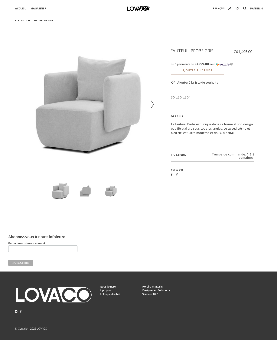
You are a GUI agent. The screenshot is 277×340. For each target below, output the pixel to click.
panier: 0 (256, 8)
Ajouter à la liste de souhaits (197, 82)
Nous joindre (108, 286)
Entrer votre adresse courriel (26, 243)
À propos (105, 290)
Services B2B (150, 294)
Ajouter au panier (197, 70)
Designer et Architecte (156, 290)
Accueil (20, 8)
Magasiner (38, 8)
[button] (212, 64)
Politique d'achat (110, 294)
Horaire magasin (152, 286)
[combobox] (219, 8)
